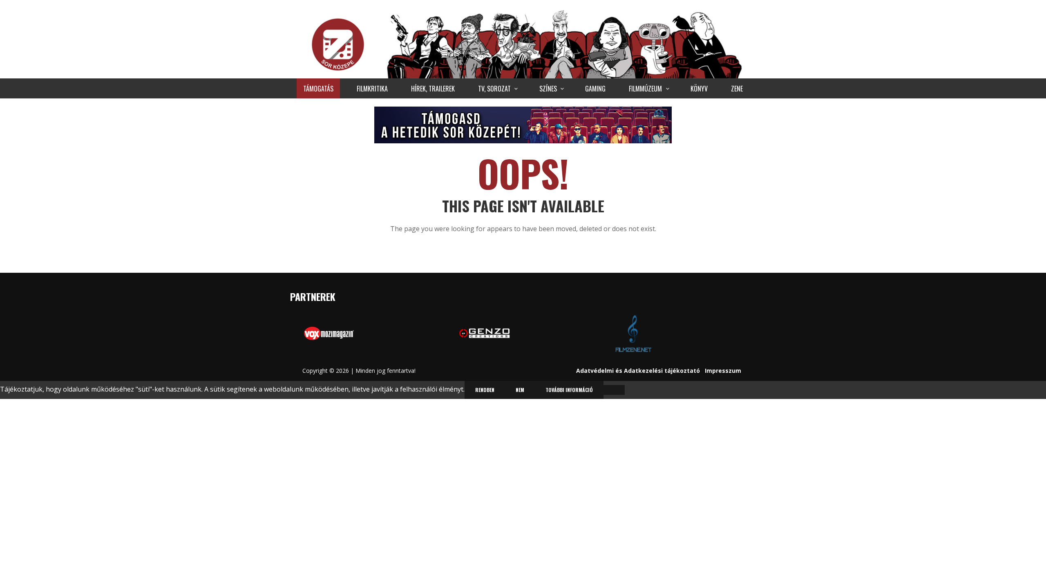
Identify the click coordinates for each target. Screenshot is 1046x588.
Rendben (484, 389)
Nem (520, 389)
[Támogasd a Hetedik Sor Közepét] (523, 124)
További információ (569, 389)
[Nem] (614, 390)
